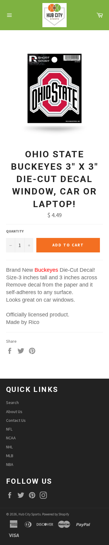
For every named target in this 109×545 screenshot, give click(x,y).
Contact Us (16, 420)
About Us (14, 411)
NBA (9, 464)
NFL (9, 429)
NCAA (11, 438)
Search (12, 402)
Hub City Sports (29, 514)
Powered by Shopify (55, 514)
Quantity (15, 231)
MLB (9, 455)
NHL (9, 447)
